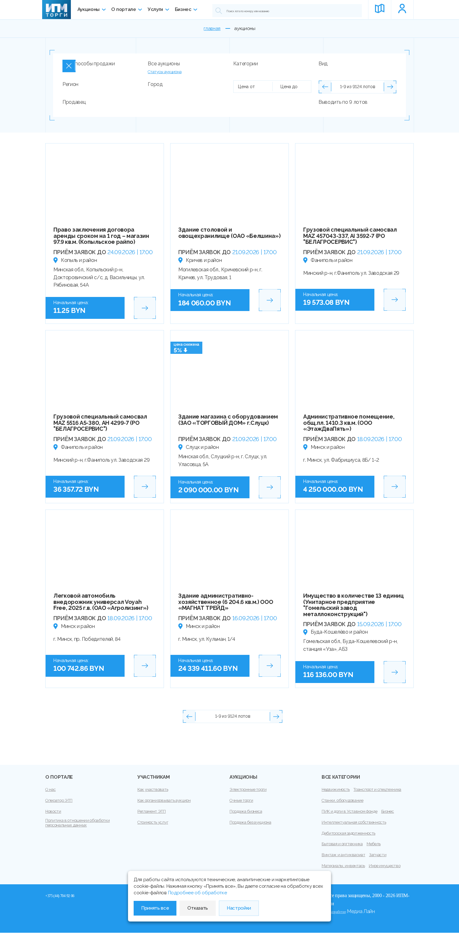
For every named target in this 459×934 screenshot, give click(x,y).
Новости (53, 811)
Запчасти (377, 854)
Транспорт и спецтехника (377, 789)
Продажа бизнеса (246, 811)
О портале (123, 9)
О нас (50, 789)
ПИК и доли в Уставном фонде (349, 811)
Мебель (374, 843)
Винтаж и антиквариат (343, 854)
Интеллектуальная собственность (354, 822)
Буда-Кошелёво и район (339, 632)
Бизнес (183, 9)
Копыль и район (79, 260)
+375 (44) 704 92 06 (59, 896)
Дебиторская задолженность (348, 833)
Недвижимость (336, 789)
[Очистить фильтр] (69, 66)
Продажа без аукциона (250, 822)
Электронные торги (248, 789)
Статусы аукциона (164, 72)
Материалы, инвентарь (343, 865)
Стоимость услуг (152, 822)
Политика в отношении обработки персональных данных (77, 823)
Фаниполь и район (332, 260)
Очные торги (241, 800)
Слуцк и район (202, 447)
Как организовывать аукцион (164, 800)
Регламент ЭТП (151, 811)
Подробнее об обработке (197, 893)
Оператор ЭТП (58, 800)
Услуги (155, 9)
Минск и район (328, 447)
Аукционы (88, 9)
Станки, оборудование (342, 800)
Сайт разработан (334, 912)
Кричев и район (204, 260)
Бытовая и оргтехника (342, 843)
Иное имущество (385, 865)
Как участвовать (152, 789)
